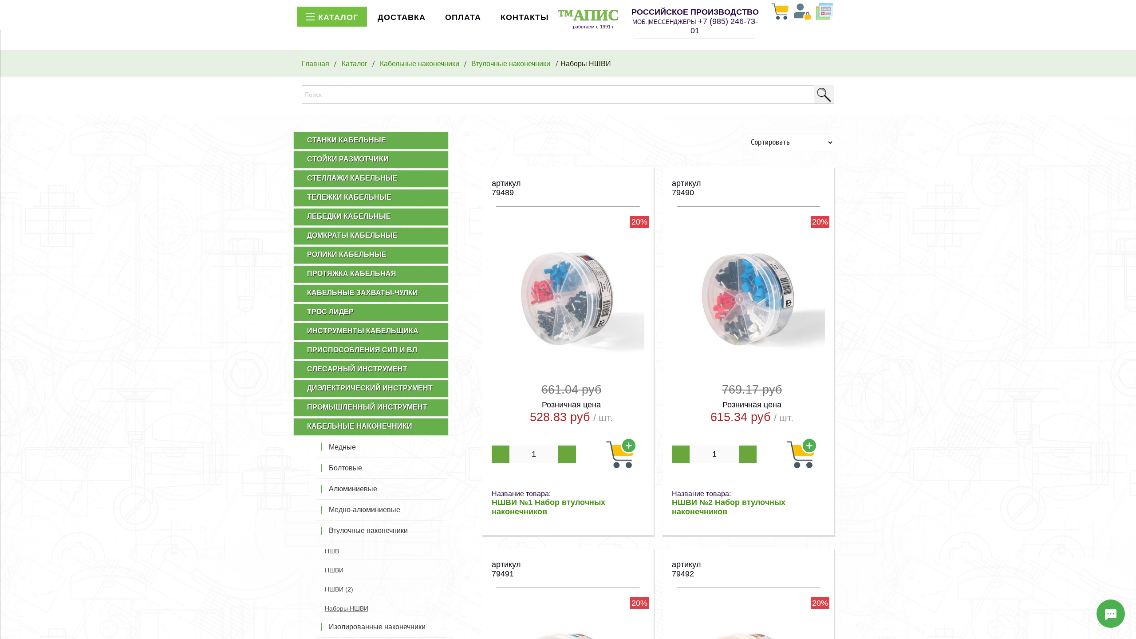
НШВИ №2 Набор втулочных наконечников (728, 507)
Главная (315, 63)
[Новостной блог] (824, 12)
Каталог (354, 63)
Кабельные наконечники (419, 63)
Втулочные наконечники (510, 63)
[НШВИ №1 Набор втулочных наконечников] (568, 322)
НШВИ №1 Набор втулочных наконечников (548, 507)
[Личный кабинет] (802, 12)
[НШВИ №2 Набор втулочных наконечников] (748, 322)
